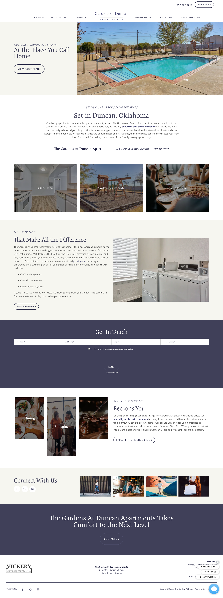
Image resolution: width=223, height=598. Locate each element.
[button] (204, 4)
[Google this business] (25, 489)
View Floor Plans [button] (29, 69)
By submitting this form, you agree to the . (111, 349)
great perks (79, 261)
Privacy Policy (11, 588)
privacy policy (127, 349)
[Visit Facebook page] (17, 489)
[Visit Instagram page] (32, 489)
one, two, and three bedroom (138, 126)
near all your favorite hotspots (130, 419)
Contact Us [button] (111, 539)
